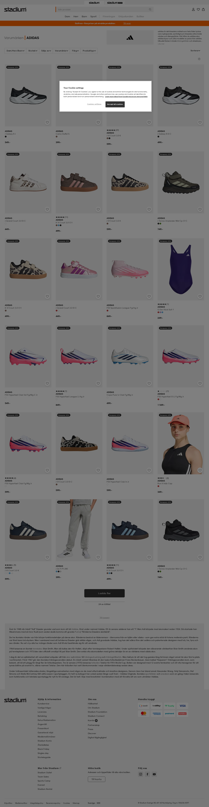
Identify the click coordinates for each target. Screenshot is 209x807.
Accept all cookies (115, 104)
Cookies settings (94, 104)
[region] (105, 96)
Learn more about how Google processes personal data (126, 97)
